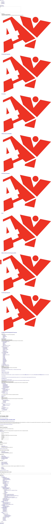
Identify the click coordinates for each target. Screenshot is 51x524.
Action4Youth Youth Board (6, 506)
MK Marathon (4, 510)
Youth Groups (4, 483)
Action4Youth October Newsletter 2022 (7, 419)
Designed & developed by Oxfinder (4, 470)
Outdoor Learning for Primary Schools (9, 494)
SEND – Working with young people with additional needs (11, 495)
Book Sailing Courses (5, 500)
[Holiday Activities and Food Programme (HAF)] (26, 251)
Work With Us (3, 408)
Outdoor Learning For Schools (5, 346)
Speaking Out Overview (6, 505)
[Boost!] (26, 211)
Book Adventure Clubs (5, 499)
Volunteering (6, 492)
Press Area (4, 518)
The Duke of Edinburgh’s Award (5, 341)
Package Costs (6, 496)
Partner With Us (3, 388)
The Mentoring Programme (5, 292)
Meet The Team (6, 514)
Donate (0, 262)
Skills (5, 491)
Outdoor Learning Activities (4, 352)
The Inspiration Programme (5, 54)
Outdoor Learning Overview (6, 487)
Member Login (6, 485)
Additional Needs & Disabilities (6, 479)
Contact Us (4, 519)
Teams (2, 403)
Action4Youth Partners (7, 516)
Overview (5, 489)
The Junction (4, 482)
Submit (1, 441)
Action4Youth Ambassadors (7, 515)
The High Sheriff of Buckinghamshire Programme (9, 332)
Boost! (2, 213)
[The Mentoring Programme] (26, 291)
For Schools (4, 493)
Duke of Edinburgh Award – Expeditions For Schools (10, 490)
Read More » (6, 424)
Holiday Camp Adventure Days (6, 502)
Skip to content (2, 0)
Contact (2, 406)
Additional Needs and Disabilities (6, 133)
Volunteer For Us (3, 391)
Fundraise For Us (3, 383)
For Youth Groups (5, 498)
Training (5, 486)
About (2, 399)
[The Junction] (26, 92)
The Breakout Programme (5, 173)
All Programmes (5, 477)
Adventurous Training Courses (6, 503)
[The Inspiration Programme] (26, 52)
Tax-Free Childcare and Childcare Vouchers (8, 504)
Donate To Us (3, 392)
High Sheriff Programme (6, 488)
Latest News (4, 517)
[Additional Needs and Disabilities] (26, 132)
